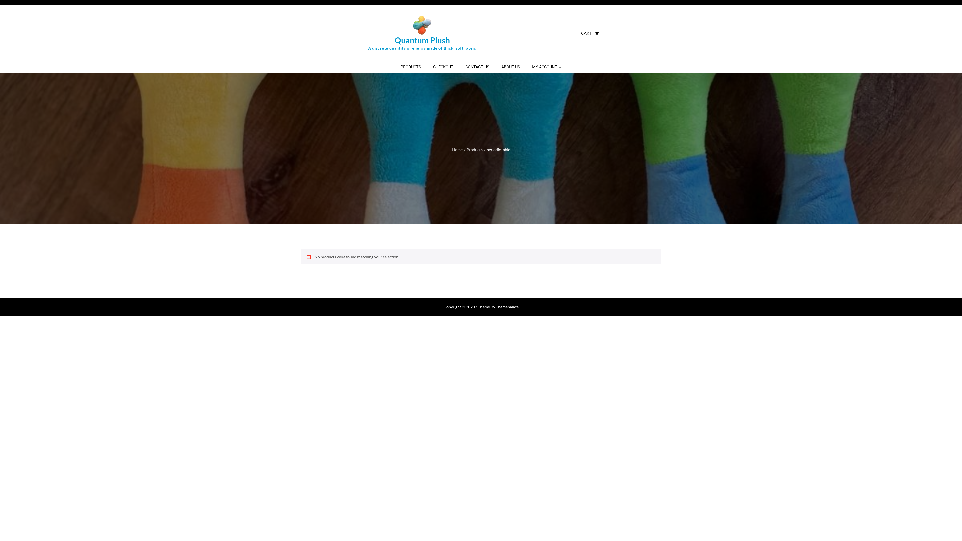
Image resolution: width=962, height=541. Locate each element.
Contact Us (477, 67)
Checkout (443, 67)
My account (544, 67)
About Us (510, 67)
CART (586, 33)
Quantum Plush (422, 40)
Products (411, 67)
